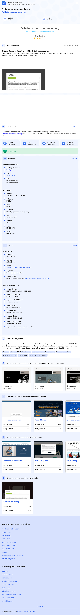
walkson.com (7, 578)
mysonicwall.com (8, 545)
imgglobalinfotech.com (10, 529)
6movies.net (6, 588)
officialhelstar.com (9, 591)
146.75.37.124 (10, 175)
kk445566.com (7, 601)
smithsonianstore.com (12, 461)
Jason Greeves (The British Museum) (19, 267)
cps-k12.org (6, 535)
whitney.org (72, 461)
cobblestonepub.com (12, 420)
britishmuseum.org (11, 502)
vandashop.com (41, 461)
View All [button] (75, 126)
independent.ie (7, 574)
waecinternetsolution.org (11, 594)
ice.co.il (4, 552)
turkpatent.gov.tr (8, 559)
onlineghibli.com (8, 598)
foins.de (5, 571)
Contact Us (40, 606)
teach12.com (40, 420)
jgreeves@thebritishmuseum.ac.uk (37, 278)
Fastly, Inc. (9, 170)
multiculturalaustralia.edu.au (13, 555)
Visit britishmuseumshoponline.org (14, 12)
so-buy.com (6, 532)
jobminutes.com (8, 584)
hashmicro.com (8, 549)
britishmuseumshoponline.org (12, 134)
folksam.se (6, 539)
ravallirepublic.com (9, 581)
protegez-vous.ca (9, 542)
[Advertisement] (40, 63)
